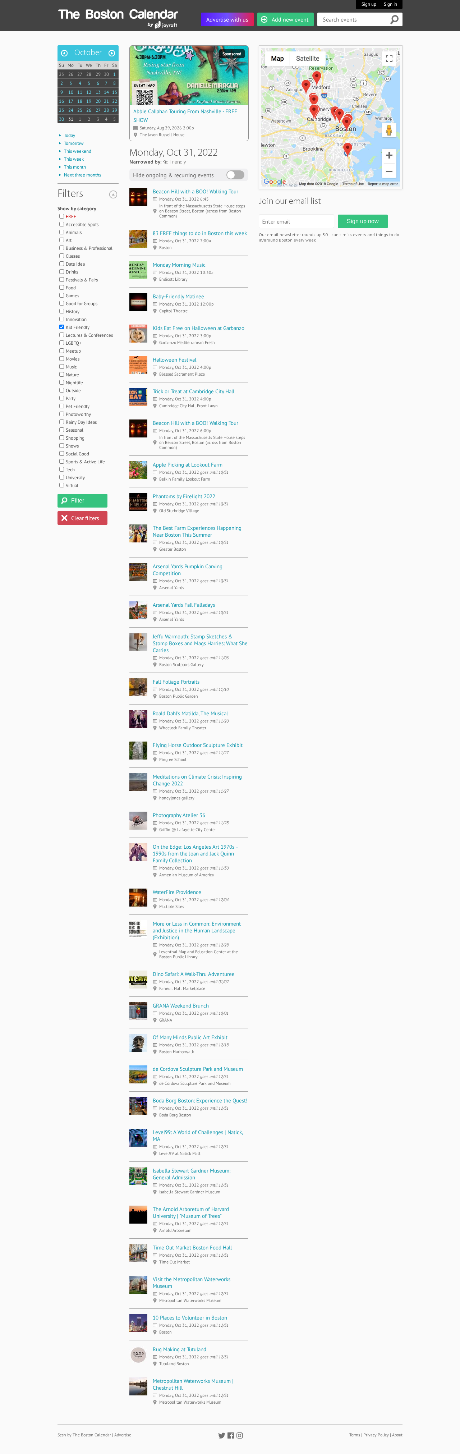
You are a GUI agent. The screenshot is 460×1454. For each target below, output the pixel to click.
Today (69, 135)
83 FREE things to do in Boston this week (200, 233)
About (397, 1434)
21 (106, 101)
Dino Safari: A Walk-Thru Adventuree (194, 974)
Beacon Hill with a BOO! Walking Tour (195, 191)
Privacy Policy (376, 1434)
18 (79, 101)
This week (74, 159)
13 (98, 92)
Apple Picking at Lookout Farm (187, 464)
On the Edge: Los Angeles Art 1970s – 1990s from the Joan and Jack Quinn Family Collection (196, 853)
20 (98, 101)
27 (79, 74)
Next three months (82, 175)
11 (79, 92)
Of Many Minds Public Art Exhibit (190, 1037)
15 (114, 92)
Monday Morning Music (179, 264)
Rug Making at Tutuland (179, 1349)
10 (70, 92)
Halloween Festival (174, 359)
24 (70, 110)
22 (114, 101)
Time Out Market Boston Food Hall (192, 1247)
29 (98, 74)
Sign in (390, 4)
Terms (354, 1434)
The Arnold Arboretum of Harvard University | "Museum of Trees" (191, 1212)
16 (61, 101)
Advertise (122, 1434)
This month (75, 167)
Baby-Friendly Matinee (178, 296)
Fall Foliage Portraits (176, 681)
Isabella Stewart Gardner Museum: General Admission (191, 1174)
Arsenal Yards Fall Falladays (184, 604)
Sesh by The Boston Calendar (84, 1434)
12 (88, 92)
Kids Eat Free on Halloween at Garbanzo (198, 328)
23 (61, 110)
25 (61, 74)
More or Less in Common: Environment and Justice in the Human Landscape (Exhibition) (197, 930)
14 (106, 92)
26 (70, 74)
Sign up (369, 4)
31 (70, 119)
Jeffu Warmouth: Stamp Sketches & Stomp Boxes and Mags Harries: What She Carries (200, 643)
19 (88, 101)
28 (88, 74)
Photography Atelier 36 (179, 815)
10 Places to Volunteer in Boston (190, 1317)
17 (70, 101)
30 (106, 74)
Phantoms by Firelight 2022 (184, 496)
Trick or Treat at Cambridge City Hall (193, 391)
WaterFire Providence (177, 892)
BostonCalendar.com (118, 13)
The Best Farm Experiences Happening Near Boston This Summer (197, 531)
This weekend (77, 151)
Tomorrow (74, 143)
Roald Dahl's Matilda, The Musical (190, 713)
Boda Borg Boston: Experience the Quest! (200, 1100)
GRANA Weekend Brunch (181, 1005)
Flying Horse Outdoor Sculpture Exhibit (198, 745)
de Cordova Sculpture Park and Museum (198, 1068)
